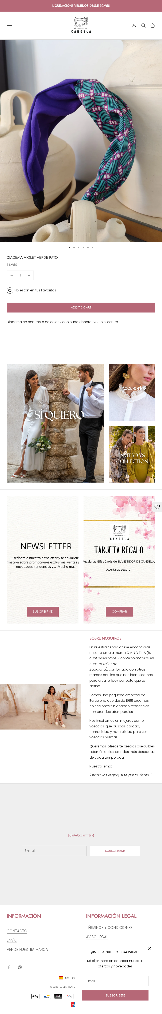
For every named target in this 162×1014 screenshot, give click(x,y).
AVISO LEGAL (97, 936)
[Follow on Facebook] (9, 967)
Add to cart (81, 307)
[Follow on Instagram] (20, 967)
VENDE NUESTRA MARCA (27, 949)
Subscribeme (115, 850)
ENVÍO (12, 940)
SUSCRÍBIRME (43, 611)
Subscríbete (115, 995)
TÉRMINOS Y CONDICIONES (109, 927)
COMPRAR (119, 611)
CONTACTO (17, 931)
